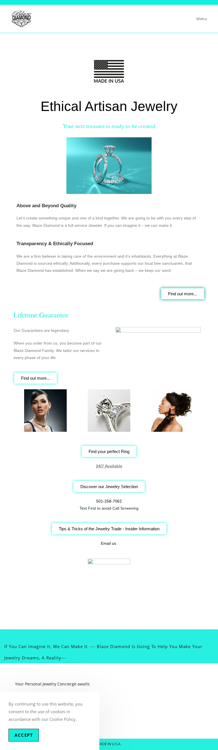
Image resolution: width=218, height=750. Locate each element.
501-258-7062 (109, 501)
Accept (23, 735)
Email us (108, 543)
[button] (19, 410)
